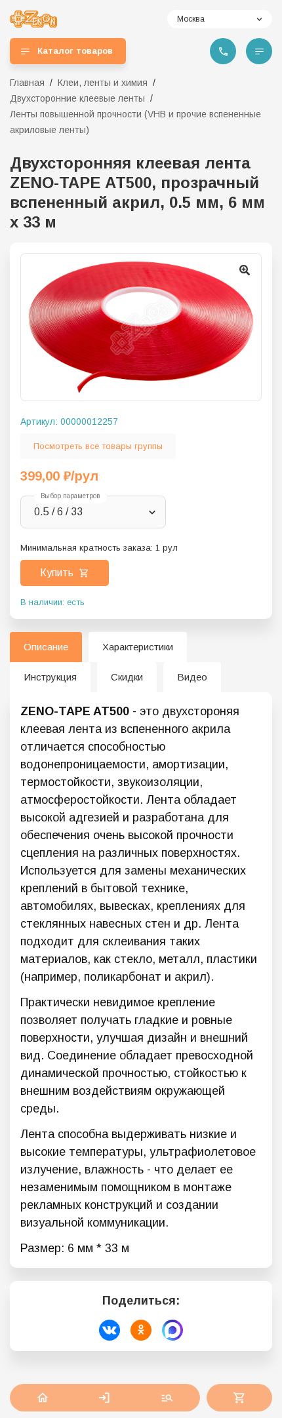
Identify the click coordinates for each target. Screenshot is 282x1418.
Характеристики (137, 646)
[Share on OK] (141, 1330)
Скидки (127, 676)
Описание (46, 646)
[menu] (259, 51)
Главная (27, 82)
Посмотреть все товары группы (98, 446)
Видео (192, 676)
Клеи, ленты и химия (103, 82)
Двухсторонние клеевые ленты (77, 98)
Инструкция (50, 676)
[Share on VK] (109, 1330)
